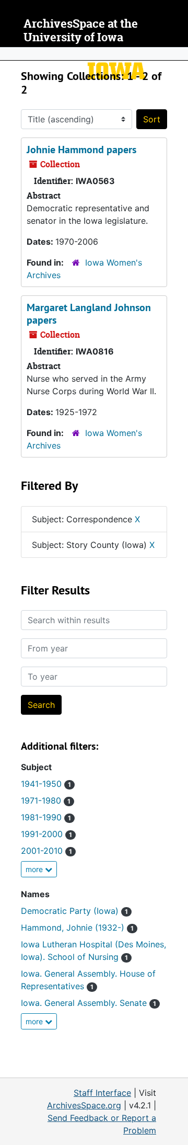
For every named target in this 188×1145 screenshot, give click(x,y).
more (35, 869)
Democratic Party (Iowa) (74, 911)
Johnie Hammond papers (81, 149)
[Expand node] (177, 54)
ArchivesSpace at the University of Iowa (81, 30)
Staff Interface (102, 1092)
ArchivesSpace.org (84, 1105)
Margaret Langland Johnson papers (89, 314)
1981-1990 (46, 817)
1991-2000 (46, 834)
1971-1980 (45, 800)
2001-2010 (46, 850)
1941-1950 (46, 783)
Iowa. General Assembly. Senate (88, 1003)
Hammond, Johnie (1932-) (77, 927)
